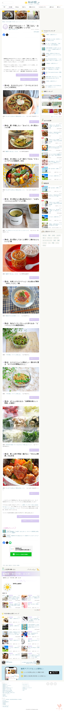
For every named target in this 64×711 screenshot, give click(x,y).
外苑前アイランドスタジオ (27, 687)
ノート (57, 242)
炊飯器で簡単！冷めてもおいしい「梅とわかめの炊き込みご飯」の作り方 (52, 77)
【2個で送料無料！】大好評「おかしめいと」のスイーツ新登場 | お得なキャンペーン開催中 (53, 49)
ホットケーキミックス (47, 240)
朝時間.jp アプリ (5, 686)
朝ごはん (44, 235)
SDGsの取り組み (5, 706)
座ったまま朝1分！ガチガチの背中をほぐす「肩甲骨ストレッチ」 (53, 86)
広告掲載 (4, 704)
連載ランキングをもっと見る (56, 116)
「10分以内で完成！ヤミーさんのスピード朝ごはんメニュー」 (19, 444)
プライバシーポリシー (6, 693)
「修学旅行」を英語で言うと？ (52, 63)
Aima (23, 690)
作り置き (18, 565)
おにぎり (58, 235)
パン (49, 242)
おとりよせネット (26, 684)
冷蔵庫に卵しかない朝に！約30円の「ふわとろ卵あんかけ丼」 (54, 40)
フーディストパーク (26, 686)
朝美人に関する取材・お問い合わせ (9, 692)
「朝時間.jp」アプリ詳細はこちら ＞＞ (29, 79)
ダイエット (50, 237)
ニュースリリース (6, 705)
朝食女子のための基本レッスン (13, 315)
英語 (49, 235)
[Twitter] (7, 35)
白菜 (54, 240)
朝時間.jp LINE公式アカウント (8, 687)
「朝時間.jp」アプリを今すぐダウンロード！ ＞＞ (27, 74)
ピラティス (56, 237)
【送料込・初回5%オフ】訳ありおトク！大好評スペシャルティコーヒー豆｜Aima (53, 55)
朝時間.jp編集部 (36, 31)
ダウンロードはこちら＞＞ (11, 508)
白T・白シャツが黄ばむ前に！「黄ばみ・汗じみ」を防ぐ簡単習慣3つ (53, 44)
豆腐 (58, 240)
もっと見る (37, 609)
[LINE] (10, 543)
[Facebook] (4, 35)
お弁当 (7, 565)
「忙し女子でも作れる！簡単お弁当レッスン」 (15, 116)
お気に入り (10, 565)
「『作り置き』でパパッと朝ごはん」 (14, 354)
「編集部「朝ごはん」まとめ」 (12, 151)
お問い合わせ (5, 696)
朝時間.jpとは (5, 684)
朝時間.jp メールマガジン (7, 685)
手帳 (53, 242)
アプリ (4, 565)
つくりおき (14, 565)
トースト (44, 242)
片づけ (44, 245)
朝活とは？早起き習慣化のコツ (8, 691)
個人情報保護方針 (6, 701)
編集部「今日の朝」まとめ (13, 29)
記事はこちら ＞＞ (34, 121)
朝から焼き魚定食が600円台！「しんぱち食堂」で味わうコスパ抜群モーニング (53, 59)
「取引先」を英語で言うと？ (51, 81)
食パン (44, 237)
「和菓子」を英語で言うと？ (51, 34)
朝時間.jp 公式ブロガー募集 (7, 690)
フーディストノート (26, 685)
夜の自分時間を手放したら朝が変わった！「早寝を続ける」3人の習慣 (53, 68)
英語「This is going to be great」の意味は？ (53, 73)
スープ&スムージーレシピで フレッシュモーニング (17, 230)
